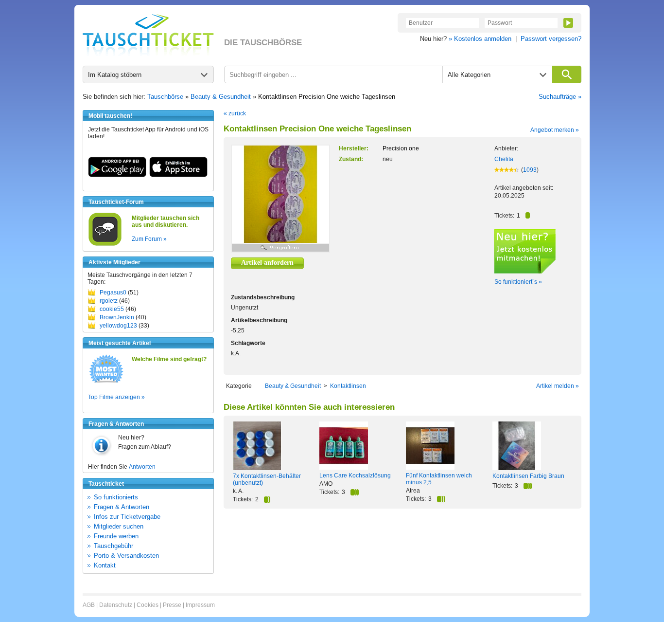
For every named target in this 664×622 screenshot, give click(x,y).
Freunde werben (116, 536)
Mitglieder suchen (118, 526)
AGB (89, 605)
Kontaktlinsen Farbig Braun (528, 476)
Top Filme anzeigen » (116, 397)
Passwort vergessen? (551, 38)
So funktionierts (116, 497)
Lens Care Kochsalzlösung (355, 475)
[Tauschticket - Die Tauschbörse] (148, 35)
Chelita (503, 159)
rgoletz (109, 300)
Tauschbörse (165, 96)
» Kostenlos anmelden (480, 38)
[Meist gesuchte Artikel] (106, 382)
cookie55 (112, 309)
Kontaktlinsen (348, 386)
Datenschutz (115, 605)
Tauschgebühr (113, 545)
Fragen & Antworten (121, 507)
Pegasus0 (113, 292)
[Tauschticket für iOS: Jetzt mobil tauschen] (178, 175)
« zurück (235, 113)
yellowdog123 (118, 325)
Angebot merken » (554, 130)
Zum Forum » (149, 239)
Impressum (200, 605)
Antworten (142, 466)
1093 (530, 169)
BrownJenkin (117, 317)
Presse (172, 605)
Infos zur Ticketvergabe (127, 516)
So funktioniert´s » (518, 281)
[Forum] (105, 244)
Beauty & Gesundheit (221, 96)
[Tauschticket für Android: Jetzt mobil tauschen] (117, 175)
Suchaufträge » (560, 96)
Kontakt (105, 565)
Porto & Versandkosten (126, 555)
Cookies (147, 605)
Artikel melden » (557, 386)
